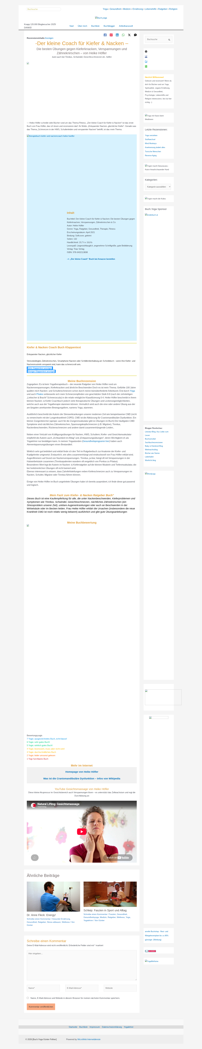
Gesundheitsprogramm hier (96, 441)
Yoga (105, 9)
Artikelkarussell (126, 26)
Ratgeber (162, 9)
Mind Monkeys (151, 143)
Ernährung (138, 9)
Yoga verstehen (151, 135)
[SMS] (135, 35)
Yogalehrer (88, 920)
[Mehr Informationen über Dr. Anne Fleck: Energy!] (53, 896)
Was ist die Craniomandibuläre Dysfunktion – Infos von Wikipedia (81, 778)
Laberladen (149, 457)
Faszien (112, 914)
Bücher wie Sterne (152, 453)
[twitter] (146, 62)
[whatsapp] (146, 66)
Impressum (95, 1027)
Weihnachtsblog (151, 450)
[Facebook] (105, 35)
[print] (146, 52)
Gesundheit (115, 9)
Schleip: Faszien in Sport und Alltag (105, 910)
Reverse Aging (151, 155)
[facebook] (146, 57)
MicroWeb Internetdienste (89, 1039)
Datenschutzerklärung (112, 1027)
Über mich (82, 26)
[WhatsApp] (123, 35)
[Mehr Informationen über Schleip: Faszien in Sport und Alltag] (110, 894)
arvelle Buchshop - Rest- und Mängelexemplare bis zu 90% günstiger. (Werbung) (156, 935)
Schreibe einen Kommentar (39, 919)
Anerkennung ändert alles (155, 147)
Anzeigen (49, 38)
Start (71, 26)
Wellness (66, 922)
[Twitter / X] (129, 35)
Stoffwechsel (150, 139)
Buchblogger (109, 26)
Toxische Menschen (153, 151)
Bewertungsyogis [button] (34, 735)
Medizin (127, 9)
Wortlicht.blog (150, 460)
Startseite (73, 1027)
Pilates (39, 394)
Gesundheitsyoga (91, 917)
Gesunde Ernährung (61, 919)
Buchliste (95, 26)
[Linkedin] (117, 35)
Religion (173, 9)
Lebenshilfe (150, 9)
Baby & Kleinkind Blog (154, 446)
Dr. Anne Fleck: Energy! (41, 915)
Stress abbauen (54, 922)
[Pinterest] (111, 35)
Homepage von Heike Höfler (81, 771)
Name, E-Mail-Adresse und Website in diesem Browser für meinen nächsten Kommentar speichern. (75, 998)
